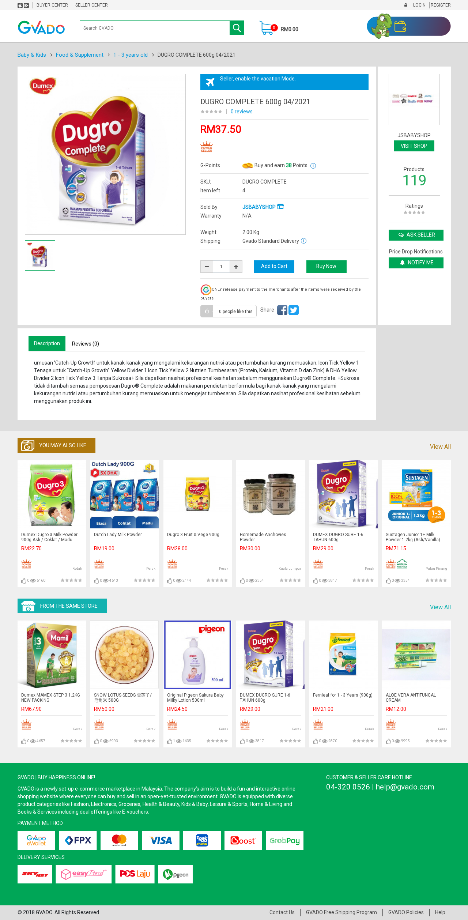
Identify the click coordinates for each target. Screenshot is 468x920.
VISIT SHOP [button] (414, 146)
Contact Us (282, 912)
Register (440, 5)
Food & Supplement (79, 55)
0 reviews (242, 111)
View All (440, 446)
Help (440, 912)
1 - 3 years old (130, 55)
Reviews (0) (85, 344)
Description (47, 343)
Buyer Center (52, 5)
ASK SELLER (420, 235)
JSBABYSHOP (259, 207)
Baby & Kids (32, 55)
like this (236, 311)
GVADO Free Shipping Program (341, 912)
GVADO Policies (406, 912)
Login (419, 5)
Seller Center (91, 5)
